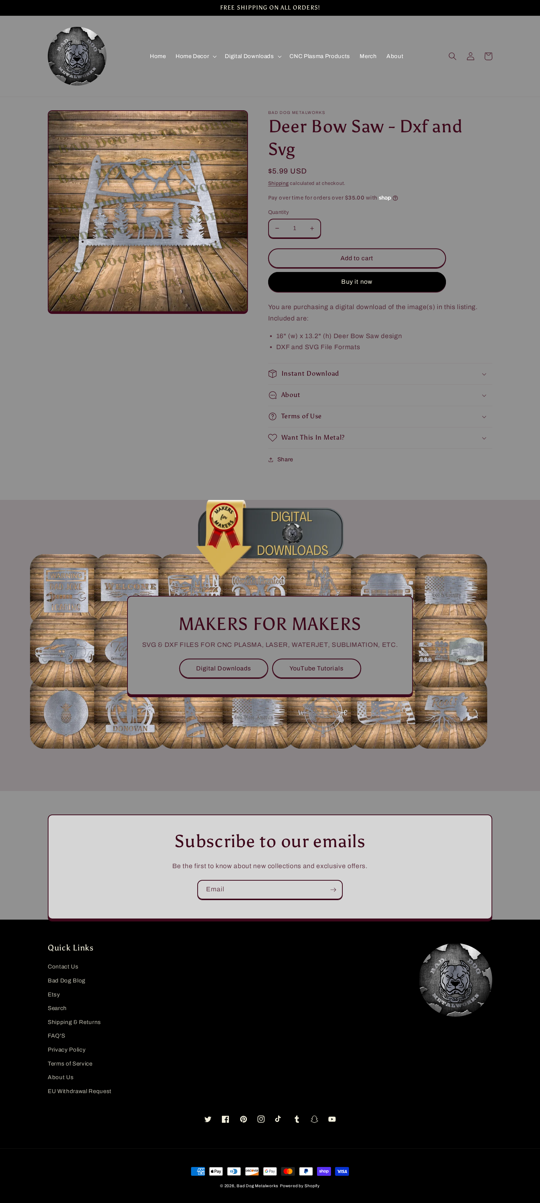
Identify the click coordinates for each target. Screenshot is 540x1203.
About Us (60, 1077)
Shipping (278, 183)
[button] (195, 56)
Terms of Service (70, 1063)
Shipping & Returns (74, 1022)
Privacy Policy (67, 1049)
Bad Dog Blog (67, 980)
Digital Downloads (223, 668)
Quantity (278, 212)
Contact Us (63, 966)
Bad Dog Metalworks (257, 1186)
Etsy (54, 994)
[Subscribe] (333, 890)
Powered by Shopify (300, 1186)
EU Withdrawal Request (80, 1091)
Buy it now (356, 282)
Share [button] (285, 459)
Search (57, 1008)
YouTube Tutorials (316, 668)
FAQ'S (56, 1035)
